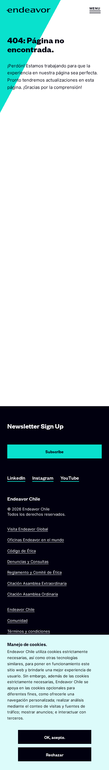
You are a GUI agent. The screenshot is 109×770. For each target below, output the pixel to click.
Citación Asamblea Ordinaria (32, 594)
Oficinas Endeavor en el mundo (35, 540)
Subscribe (54, 451)
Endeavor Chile (21, 609)
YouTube (69, 478)
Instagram (42, 478)
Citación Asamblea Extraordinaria (37, 583)
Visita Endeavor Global (27, 529)
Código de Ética (21, 550)
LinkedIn (16, 478)
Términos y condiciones (28, 631)
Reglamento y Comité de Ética (34, 572)
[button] (95, 10)
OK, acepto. (54, 737)
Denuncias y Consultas (28, 561)
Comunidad (17, 620)
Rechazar (54, 754)
